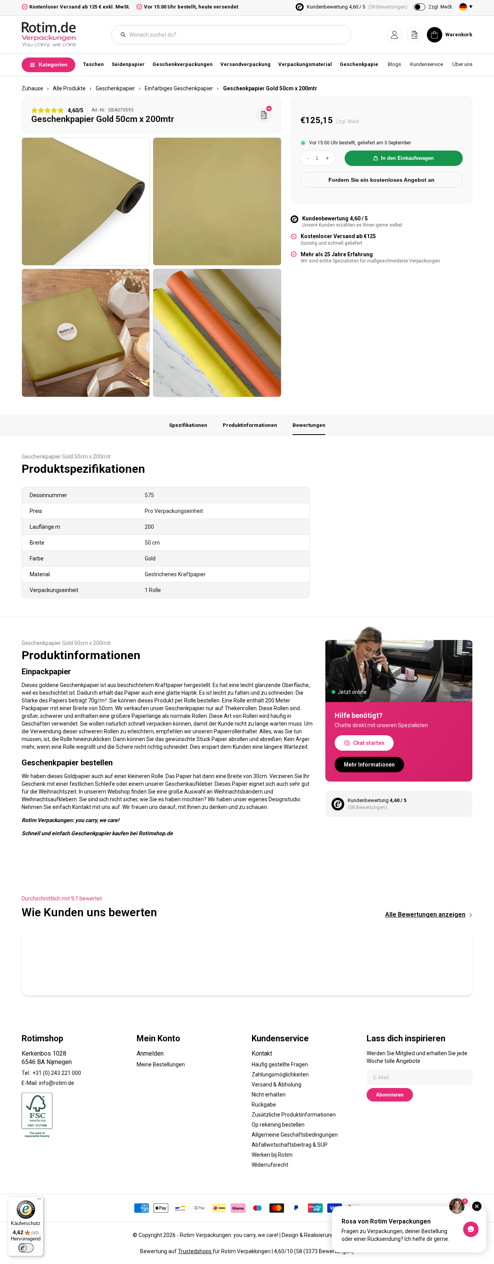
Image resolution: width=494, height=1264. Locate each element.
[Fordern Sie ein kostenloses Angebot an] (264, 115)
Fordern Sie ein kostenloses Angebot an (381, 180)
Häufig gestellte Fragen (280, 1064)
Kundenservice (426, 64)
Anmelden (150, 1053)
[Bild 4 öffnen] (217, 333)
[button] (394, 34)
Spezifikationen (188, 425)
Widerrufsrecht (270, 1165)
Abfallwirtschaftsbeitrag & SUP (290, 1145)
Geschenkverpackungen (182, 64)
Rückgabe (264, 1105)
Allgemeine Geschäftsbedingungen (295, 1135)
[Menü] (39, 1200)
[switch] (26, 1247)
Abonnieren (390, 1095)
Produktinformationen (250, 425)
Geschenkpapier (360, 64)
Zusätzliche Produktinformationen (294, 1115)
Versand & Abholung (276, 1084)
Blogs (394, 64)
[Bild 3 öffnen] (86, 333)
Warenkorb (458, 34)
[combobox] (235, 34)
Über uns (462, 64)
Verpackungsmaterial (305, 64)
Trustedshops (195, 1251)
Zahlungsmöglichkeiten (280, 1074)
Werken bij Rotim (272, 1155)
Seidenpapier (128, 64)
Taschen (93, 64)
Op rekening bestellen (278, 1125)
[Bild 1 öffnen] (86, 201)
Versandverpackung (245, 64)
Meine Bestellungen (161, 1064)
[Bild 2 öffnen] (217, 201)
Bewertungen (309, 425)
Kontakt (262, 1053)
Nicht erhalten (269, 1094)
